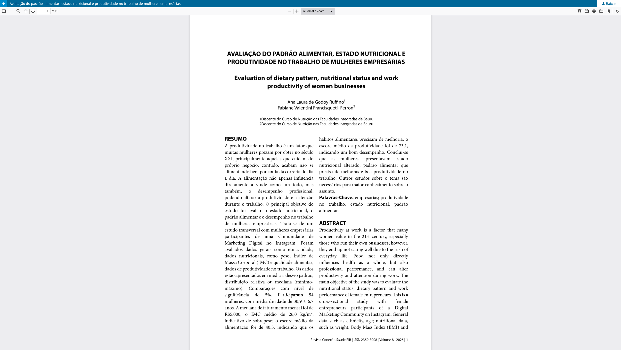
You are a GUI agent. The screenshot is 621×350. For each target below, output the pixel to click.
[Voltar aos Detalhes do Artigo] (3, 3)
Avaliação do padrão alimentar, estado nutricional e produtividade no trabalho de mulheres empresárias (95, 3)
